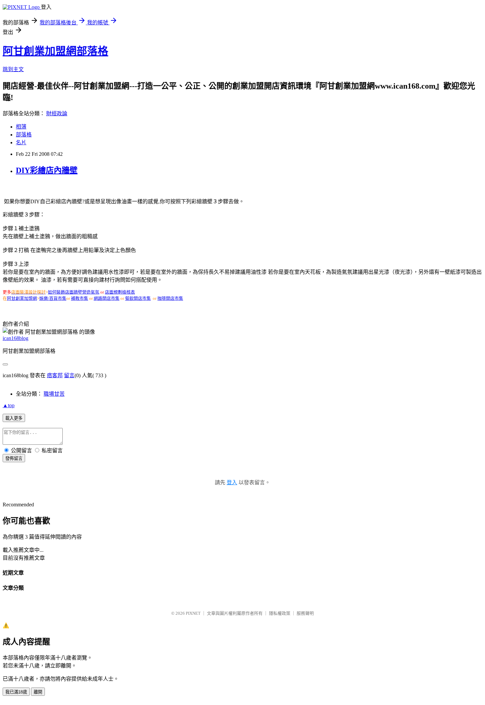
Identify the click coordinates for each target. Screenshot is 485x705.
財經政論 (56, 113)
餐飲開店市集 (138, 298)
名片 (21, 142)
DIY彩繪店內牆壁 (47, 170)
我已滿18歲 (16, 692)
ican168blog (15, 338)
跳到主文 (13, 69)
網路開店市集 (106, 298)
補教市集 (79, 298)
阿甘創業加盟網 (22, 298)
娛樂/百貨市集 (52, 298)
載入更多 (13, 418)
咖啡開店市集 (170, 298)
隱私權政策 (279, 613)
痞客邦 (55, 375)
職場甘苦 (54, 394)
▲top (9, 405)
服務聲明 (305, 613)
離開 (38, 692)
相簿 (21, 126)
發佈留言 (13, 458)
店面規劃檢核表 (120, 292)
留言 (69, 375)
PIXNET (193, 613)
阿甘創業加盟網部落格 (55, 51)
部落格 (24, 134)
